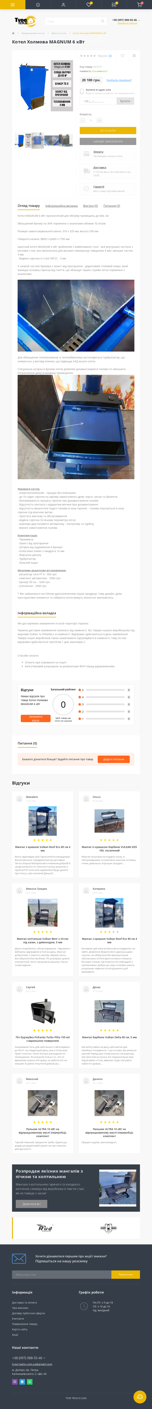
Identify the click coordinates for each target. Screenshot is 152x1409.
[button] (63, 4)
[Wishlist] (122, 55)
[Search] (103, 21)
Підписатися (126, 1274)
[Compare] (134, 55)
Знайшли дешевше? (119, 80)
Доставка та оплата (24, 1302)
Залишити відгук (35, 718)
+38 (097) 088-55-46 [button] (27, 1358)
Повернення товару (24, 1324)
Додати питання (113, 759)
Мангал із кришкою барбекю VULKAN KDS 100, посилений (109, 848)
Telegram (22, 1382)
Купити (125, 101)
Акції (15, 1334)
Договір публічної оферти (28, 1313)
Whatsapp (29, 1382)
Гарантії (98, 186)
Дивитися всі (32, 1204)
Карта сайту (19, 1329)
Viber (15, 1382)
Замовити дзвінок (127, 23)
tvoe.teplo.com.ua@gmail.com (32, 1364)
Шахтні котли (59, 33)
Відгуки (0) (90, 206)
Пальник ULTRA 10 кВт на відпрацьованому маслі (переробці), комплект (43, 1132)
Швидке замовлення (108, 141)
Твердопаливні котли (33, 33)
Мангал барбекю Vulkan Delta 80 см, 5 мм (109, 1037)
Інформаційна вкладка (61, 206)
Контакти (18, 1318)
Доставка (99, 167)
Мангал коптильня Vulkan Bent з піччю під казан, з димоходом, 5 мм (42, 940)
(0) (110, 55)
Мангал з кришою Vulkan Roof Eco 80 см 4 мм (42, 848)
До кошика (108, 130)
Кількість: (86, 114)
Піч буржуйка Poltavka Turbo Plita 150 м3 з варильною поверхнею (43, 1038)
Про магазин (20, 1308)
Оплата (98, 152)
